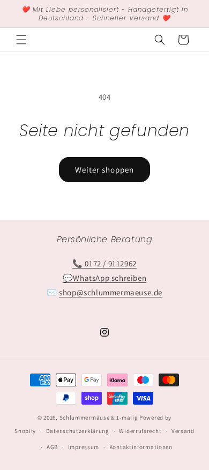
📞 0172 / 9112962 (104, 263)
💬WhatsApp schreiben (104, 278)
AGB (52, 447)
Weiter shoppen (104, 170)
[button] (21, 39)
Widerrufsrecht (140, 431)
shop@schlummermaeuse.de (110, 292)
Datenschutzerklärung (77, 431)
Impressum (83, 447)
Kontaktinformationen (141, 447)
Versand (183, 431)
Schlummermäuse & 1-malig (98, 417)
